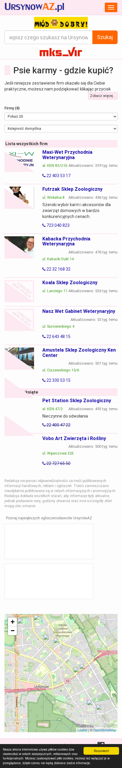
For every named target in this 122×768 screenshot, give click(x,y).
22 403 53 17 (58, 175)
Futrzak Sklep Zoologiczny (72, 189)
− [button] (13, 630)
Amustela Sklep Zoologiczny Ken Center (79, 352)
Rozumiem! (101, 750)
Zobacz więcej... (102, 96)
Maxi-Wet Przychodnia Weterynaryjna (67, 154)
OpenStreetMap (104, 729)
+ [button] (13, 621)
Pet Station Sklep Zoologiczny (76, 400)
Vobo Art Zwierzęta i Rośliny (74, 438)
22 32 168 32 (58, 269)
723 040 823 (58, 225)
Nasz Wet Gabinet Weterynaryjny (78, 311)
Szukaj (105, 37)
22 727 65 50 (58, 463)
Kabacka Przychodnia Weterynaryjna (66, 241)
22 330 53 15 (58, 380)
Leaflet (82, 729)
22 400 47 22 (58, 425)
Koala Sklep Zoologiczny (69, 282)
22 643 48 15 (58, 336)
